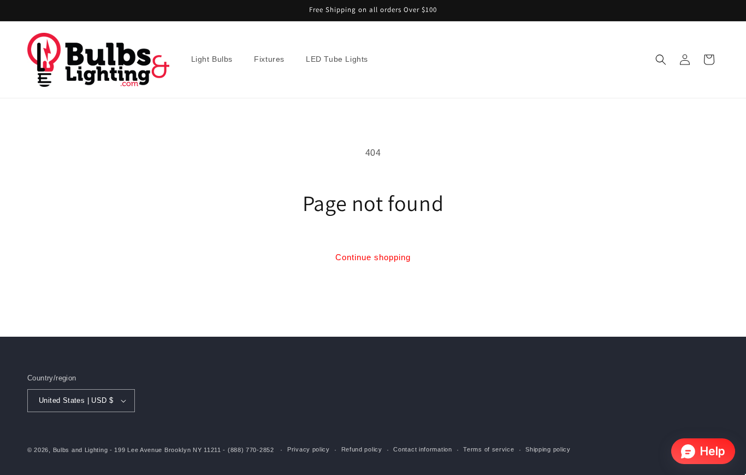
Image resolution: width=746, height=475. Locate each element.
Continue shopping (373, 257)
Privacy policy (308, 449)
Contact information (422, 449)
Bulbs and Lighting (80, 450)
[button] (216, 59)
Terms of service (488, 449)
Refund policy (361, 449)
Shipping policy (548, 449)
